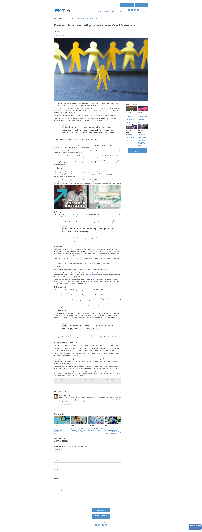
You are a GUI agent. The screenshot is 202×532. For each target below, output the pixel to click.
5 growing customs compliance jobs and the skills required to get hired (142, 119)
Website (56, 478)
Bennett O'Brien (60, 35)
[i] (138, 10)
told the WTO (92, 315)
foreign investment (74, 355)
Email (56, 469)
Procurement (74, 18)
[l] (135, 10)
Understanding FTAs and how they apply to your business (95, 430)
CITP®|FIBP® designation (92, 18)
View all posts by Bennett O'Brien (67, 404)
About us (113, 11)
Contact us (120, 11)
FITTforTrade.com (101, 510)
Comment (57, 449)
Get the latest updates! (141, 5)
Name (56, 460)
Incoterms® (81, 18)
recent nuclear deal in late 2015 (96, 155)
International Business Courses (121, 529)
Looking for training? (127, 5)
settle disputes (68, 110)
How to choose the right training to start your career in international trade (78, 430)
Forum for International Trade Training (64, 382)
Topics (99, 11)
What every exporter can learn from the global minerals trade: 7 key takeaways (131, 137)
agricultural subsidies (115, 251)
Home (94, 11)
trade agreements (92, 274)
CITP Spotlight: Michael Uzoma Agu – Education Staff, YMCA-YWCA (130, 119)
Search (145, 11)
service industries (78, 174)
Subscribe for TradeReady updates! (137, 150)
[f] (132, 10)
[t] (129, 10)
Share (145, 35)
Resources (106, 11)
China (93, 295)
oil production (85, 241)
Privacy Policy (130, 529)
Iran (55, 161)
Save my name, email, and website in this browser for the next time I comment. (74, 490)
